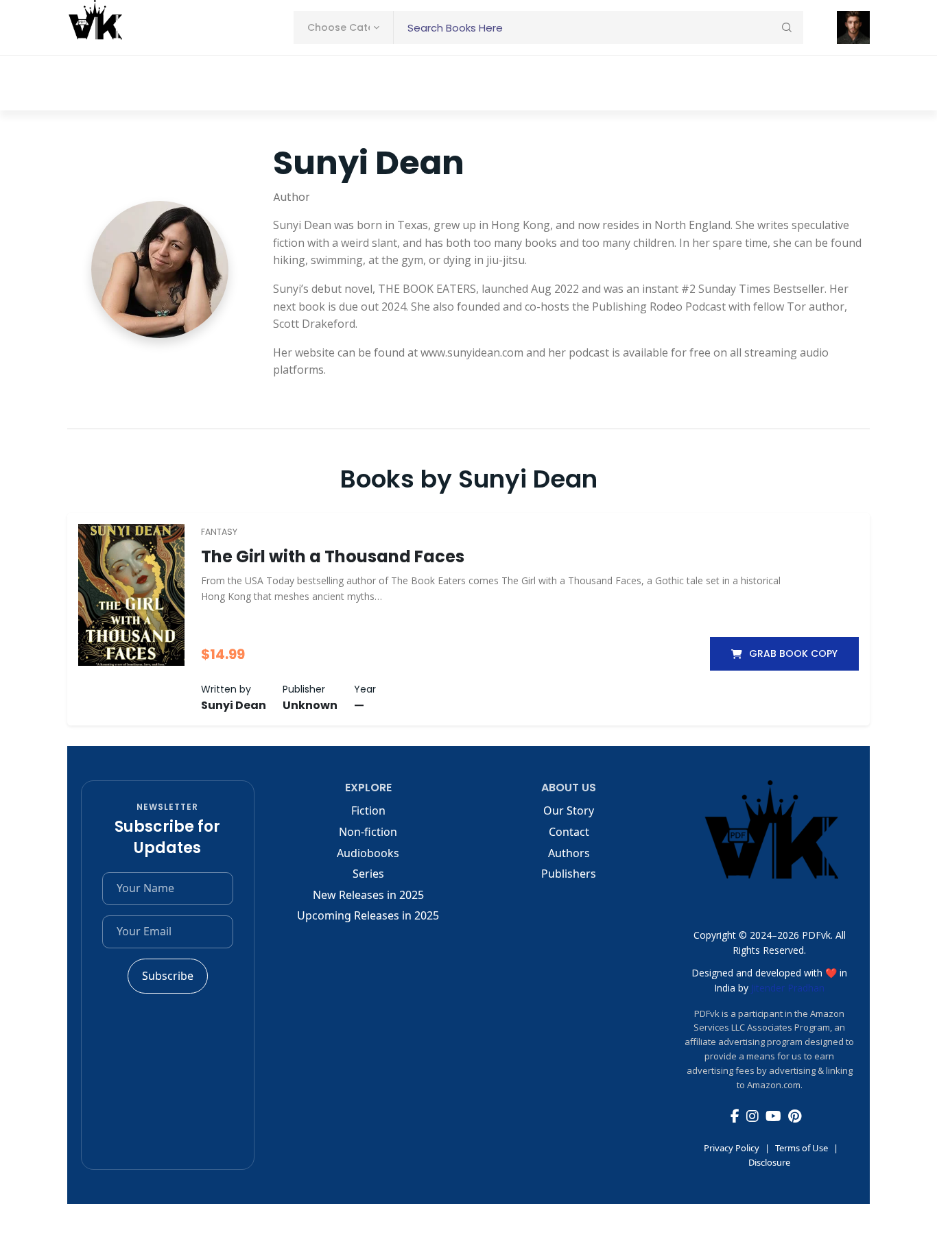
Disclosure (769, 1162)
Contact (569, 831)
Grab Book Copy (793, 653)
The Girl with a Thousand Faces (332, 556)
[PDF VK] (94, 27)
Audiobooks (368, 853)
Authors (569, 853)
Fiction (368, 810)
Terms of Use (801, 1148)
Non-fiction (368, 831)
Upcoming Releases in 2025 (368, 915)
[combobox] (343, 27)
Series (368, 873)
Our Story (568, 810)
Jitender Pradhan (788, 987)
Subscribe (167, 975)
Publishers (568, 873)
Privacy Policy (731, 1148)
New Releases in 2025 (368, 894)
